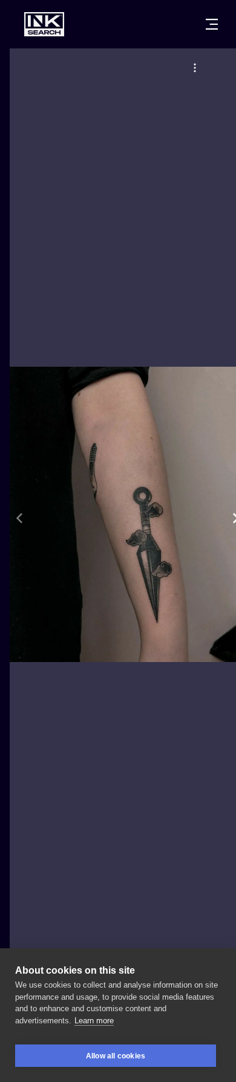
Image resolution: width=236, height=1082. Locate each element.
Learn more (94, 1020)
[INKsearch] (44, 24)
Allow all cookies (115, 1056)
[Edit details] (194, 67)
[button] (194, 67)
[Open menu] (211, 24)
